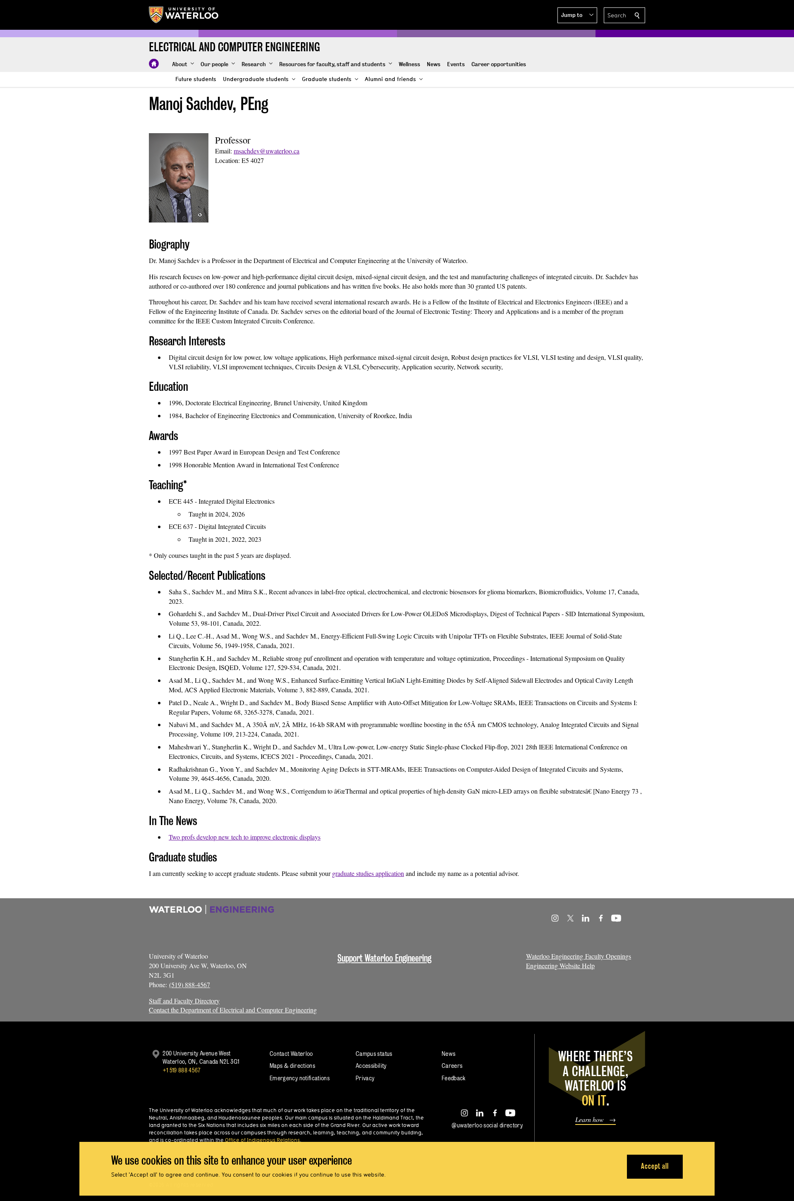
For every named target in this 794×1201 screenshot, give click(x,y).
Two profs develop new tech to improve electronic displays (244, 837)
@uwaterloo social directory (487, 1125)
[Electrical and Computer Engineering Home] (154, 64)
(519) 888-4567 (189, 984)
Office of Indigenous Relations (262, 1139)
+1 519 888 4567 (182, 1070)
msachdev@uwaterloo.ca (266, 150)
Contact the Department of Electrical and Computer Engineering (233, 1009)
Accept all (655, 1166)
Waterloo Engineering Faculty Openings (578, 956)
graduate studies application (368, 873)
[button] (577, 15)
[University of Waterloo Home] (184, 15)
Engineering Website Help (560, 965)
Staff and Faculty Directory (184, 1000)
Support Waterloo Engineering (384, 958)
